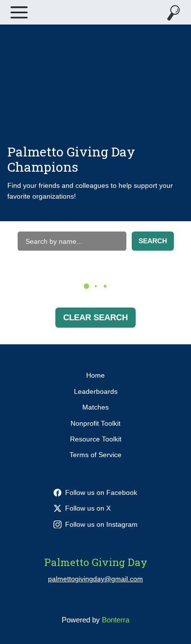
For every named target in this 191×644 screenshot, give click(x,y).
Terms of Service (95, 455)
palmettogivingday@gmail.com (95, 579)
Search (153, 241)
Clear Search (95, 317)
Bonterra (115, 620)
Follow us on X (88, 508)
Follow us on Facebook (101, 492)
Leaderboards (96, 391)
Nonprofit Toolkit (95, 423)
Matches (95, 407)
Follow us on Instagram (101, 524)
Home (95, 375)
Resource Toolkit (95, 439)
